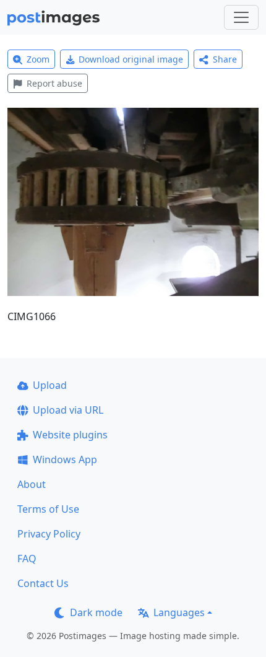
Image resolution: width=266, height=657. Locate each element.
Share (225, 59)
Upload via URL (68, 410)
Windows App (65, 459)
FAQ (26, 558)
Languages (179, 612)
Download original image (131, 59)
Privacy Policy (48, 534)
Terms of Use (48, 509)
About (31, 484)
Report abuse (54, 83)
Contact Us (43, 583)
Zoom (38, 59)
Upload (50, 385)
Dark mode (96, 612)
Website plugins (70, 435)
